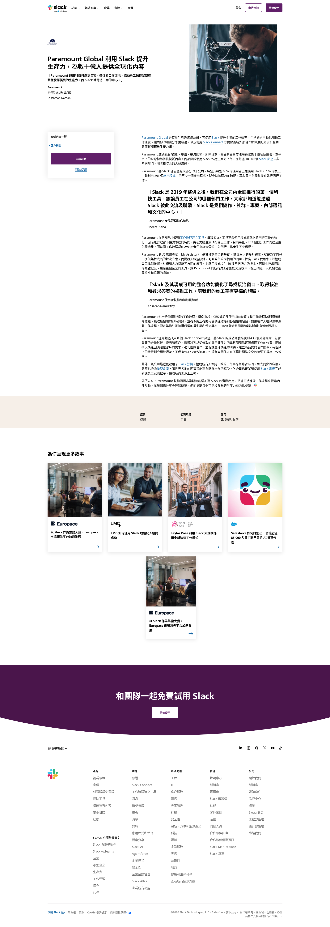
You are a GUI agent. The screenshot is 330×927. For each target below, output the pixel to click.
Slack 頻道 (266, 158)
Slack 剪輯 (186, 364)
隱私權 (72, 912)
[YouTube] (272, 748)
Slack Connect (213, 142)
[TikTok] (280, 748)
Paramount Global (155, 137)
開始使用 (274, 8)
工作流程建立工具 (192, 237)
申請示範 (253, 8)
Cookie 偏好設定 (97, 912)
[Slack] (57, 7)
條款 (81, 912)
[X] (264, 748)
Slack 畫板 (268, 368)
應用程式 (169, 175)
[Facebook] (256, 748)
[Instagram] (248, 748)
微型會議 (163, 368)
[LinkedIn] (240, 748)
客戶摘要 (56, 145)
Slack (215, 137)
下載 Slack (54, 912)
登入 (238, 8)
